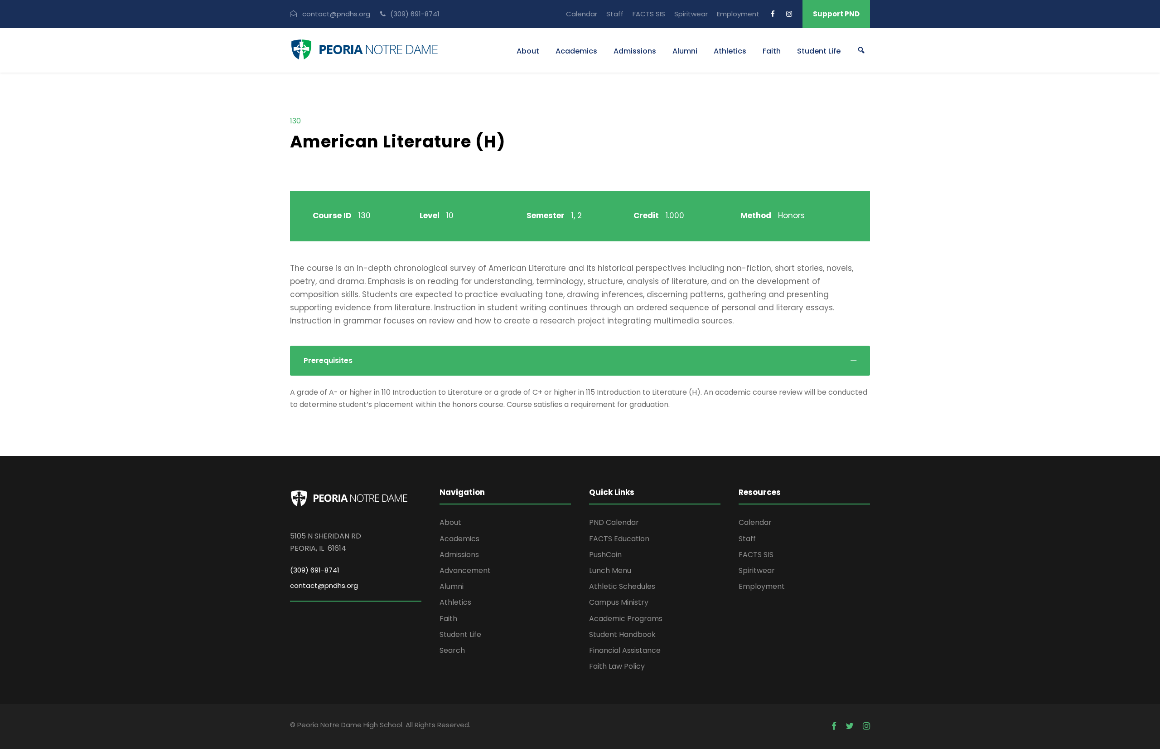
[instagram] (789, 14)
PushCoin (605, 554)
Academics (576, 51)
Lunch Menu (610, 570)
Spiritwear (691, 14)
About (528, 51)
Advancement (465, 570)
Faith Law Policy (617, 666)
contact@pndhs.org (324, 585)
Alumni (684, 51)
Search (452, 650)
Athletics (730, 51)
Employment (738, 14)
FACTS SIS (649, 14)
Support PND (836, 14)
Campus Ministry (618, 602)
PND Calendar (614, 522)
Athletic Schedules (622, 586)
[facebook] (773, 14)
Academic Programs (625, 618)
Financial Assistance (625, 650)
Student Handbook (622, 634)
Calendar (581, 14)
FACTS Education (619, 539)
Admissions (635, 51)
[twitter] (850, 726)
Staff (615, 14)
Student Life (819, 51)
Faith (772, 51)
